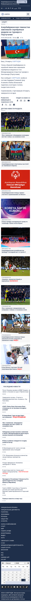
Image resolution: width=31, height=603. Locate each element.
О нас (3, 543)
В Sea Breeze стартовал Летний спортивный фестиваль (12, 368)
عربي (15, 8)
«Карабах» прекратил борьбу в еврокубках (12, 280)
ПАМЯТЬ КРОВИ (6, 531)
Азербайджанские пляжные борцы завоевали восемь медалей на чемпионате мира (13, 338)
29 (24, 580)
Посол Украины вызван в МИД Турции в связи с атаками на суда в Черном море (15, 391)
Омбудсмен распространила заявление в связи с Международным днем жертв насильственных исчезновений (15, 433)
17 (4, 577)
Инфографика (6, 533)
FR (10, 8)
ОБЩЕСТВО (4, 519)
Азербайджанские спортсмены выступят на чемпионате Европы (15, 164)
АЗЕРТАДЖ (16, 61)
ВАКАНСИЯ (4, 550)
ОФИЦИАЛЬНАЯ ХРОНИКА (9, 507)
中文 (19, 8)
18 (8, 577)
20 (16, 577)
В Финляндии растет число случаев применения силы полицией (13, 449)
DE (8, 8)
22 (24, 577)
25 (8, 580)
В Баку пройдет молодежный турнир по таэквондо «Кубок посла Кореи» (15, 222)
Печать (15, 37)
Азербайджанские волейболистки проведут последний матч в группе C (14, 251)
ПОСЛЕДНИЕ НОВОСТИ (11, 386)
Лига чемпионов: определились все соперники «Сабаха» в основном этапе (14, 309)
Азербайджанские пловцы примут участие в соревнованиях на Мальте (13, 193)
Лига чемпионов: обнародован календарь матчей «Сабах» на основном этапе (15, 136)
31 (4, 582)
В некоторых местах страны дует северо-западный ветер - (15, 471)
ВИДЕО (3, 535)
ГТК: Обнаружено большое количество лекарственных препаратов (14, 456)
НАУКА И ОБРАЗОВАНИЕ (8, 524)
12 (12, 575)
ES (12, 8)
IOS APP (3, 559)
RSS (2, 555)
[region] (16, 445)
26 (12, 580)
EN (6, 8)
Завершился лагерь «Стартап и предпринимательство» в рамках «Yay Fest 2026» (14, 399)
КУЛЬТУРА (4, 521)
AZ (1, 8)
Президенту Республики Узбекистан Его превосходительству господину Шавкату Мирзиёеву (15, 480)
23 (28, 577)
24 (4, 580)
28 (20, 580)
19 (12, 577)
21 (20, 577)
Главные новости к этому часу (12, 498)
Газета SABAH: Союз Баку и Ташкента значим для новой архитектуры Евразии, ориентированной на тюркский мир (15, 490)
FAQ (2, 553)
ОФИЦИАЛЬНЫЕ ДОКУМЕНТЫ (10, 510)
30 (28, 580)
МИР (2, 528)
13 (16, 575)
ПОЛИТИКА (4, 512)
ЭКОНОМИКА (5, 514)
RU (4, 8)
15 (24, 575)
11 (8, 575)
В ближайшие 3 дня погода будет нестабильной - (14, 416)
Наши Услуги (5, 547)
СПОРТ (4, 22)
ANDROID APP (5, 557)
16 (28, 575)
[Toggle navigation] (27, 14)
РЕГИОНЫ (4, 516)
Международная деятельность (12, 545)
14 (20, 575)
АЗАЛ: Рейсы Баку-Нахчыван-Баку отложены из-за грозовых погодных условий (14, 408)
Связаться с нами (7, 540)
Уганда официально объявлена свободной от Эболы (12, 463)
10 (4, 575)
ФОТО (3, 538)
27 (16, 580)
